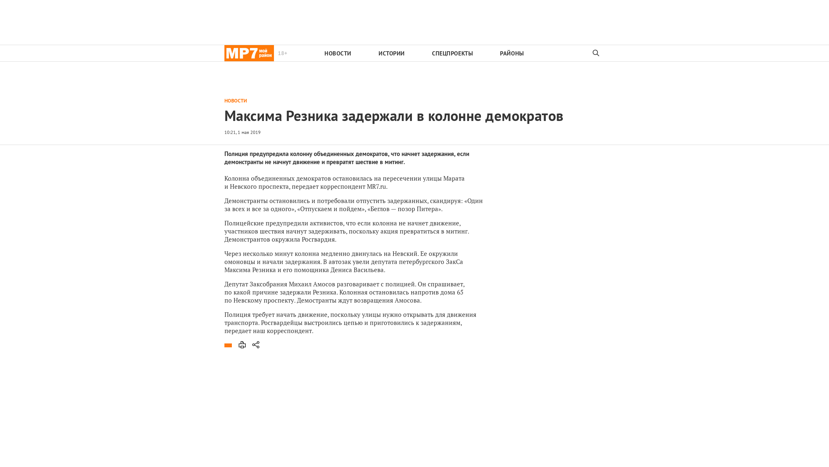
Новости (337, 53)
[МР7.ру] (249, 53)
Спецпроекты (452, 53)
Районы (512, 53)
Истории (392, 53)
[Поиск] (596, 53)
